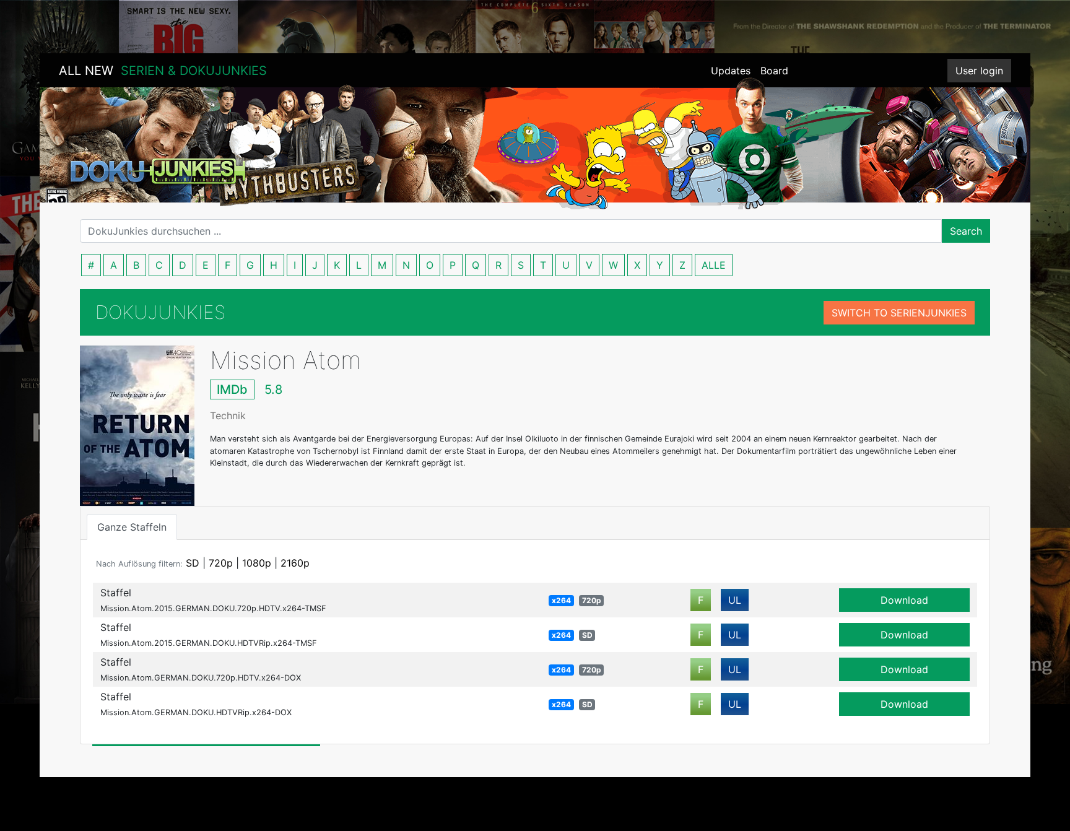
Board (774, 70)
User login (979, 70)
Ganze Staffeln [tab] (132, 527)
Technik (228, 415)
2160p (295, 563)
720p (221, 563)
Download (904, 600)
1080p (256, 563)
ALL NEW (163, 70)
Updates (730, 70)
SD (192, 563)
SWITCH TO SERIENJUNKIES (899, 313)
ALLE (714, 265)
